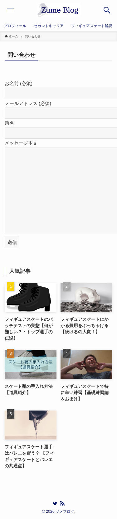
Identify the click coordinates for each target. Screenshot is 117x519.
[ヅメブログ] (59, 10)
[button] (107, 10)
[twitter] (55, 503)
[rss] (62, 503)
